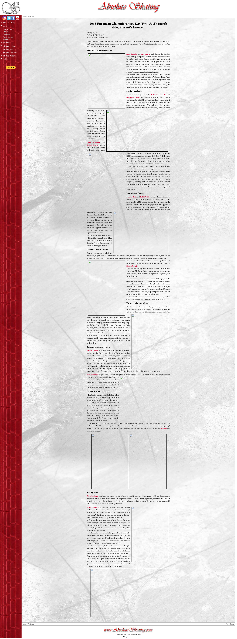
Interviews (6, 34)
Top (227, 624)
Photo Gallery (8, 37)
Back (232, 624)
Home (24, 16)
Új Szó (100, 35)
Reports (6, 40)
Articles (5, 32)
